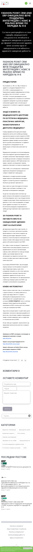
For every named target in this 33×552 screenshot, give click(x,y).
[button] (23, 3)
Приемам (27, 548)
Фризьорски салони (24, 430)
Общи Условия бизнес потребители (16, 529)
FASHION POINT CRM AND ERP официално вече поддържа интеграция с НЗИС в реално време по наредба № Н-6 (16, 504)
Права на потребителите (16, 538)
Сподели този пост (10, 360)
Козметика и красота (8, 433)
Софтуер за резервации (9, 437)
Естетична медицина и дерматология (13, 444)
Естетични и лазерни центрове (11, 448)
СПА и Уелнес (21, 433)
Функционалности (25, 440)
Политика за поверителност (16, 532)
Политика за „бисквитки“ (16, 526)
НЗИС (25, 448)
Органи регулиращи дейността (16, 535)
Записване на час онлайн (9, 440)
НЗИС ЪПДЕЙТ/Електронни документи (16, 467)
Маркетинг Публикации (9, 430)
